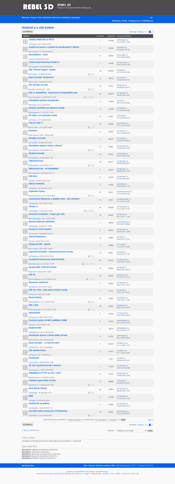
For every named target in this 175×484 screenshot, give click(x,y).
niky (34, 105)
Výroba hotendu (36, 153)
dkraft (121, 267)
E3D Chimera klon (37, 350)
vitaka (121, 252)
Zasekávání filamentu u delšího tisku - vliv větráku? (54, 198)
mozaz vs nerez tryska (40, 229)
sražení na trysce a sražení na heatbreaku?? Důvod (54, 47)
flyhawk (34, 393)
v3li (32, 59)
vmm (35, 272)
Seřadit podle (88, 419)
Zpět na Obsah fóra (31, 430)
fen (34, 89)
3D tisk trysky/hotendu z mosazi (45, 365)
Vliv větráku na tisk (38, 84)
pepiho (35, 158)
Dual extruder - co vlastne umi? (44, 342)
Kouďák (34, 226)
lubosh (122, 85)
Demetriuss (124, 222)
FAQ (125, 21)
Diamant (33, 130)
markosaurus (124, 191)
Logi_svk (34, 317)
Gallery (118, 21)
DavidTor (36, 302)
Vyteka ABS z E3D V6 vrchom (43, 267)
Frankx (33, 120)
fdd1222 (122, 275)
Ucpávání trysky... (37, 191)
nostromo (37, 196)
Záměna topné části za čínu (42, 380)
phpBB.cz (106, 474)
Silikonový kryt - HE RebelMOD (43, 168)
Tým (85, 465)
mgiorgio (122, 161)
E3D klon (33, 176)
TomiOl (34, 142)
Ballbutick (35, 332)
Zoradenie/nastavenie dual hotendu (46, 259)
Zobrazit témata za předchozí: (55, 419)
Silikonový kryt (36, 160)
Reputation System (53, 474)
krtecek (35, 150)
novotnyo (35, 370)
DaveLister (37, 309)
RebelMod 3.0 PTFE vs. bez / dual (45, 373)
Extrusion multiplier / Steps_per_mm (47, 214)
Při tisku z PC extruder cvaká (43, 115)
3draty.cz (33, 206)
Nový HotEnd (35, 297)
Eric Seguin (85, 474)
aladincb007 (124, 199)
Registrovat (135, 21)
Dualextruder (35, 327)
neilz (121, 237)
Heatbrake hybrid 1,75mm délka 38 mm (48, 335)
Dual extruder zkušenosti (41, 77)
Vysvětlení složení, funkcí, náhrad (45, 145)
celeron (36, 135)
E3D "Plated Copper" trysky (42, 69)
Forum (33, 17)
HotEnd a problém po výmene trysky (47, 107)
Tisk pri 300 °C (36, 123)
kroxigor (122, 40)
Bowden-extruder (37, 138)
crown (35, 82)
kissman (36, 377)
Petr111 (36, 385)
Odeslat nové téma (27, 31)
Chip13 (122, 350)
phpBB (78, 471)
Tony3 (33, 44)
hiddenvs (35, 256)
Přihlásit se (148, 21)
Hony (33, 294)
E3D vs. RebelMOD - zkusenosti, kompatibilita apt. (53, 92)
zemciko (122, 93)
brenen (34, 415)
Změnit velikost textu (151, 18)
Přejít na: (110, 430)
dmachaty (36, 218)
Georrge (122, 153)
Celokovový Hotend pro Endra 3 (44, 62)
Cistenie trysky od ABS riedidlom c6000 (48, 320)
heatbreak (34, 357)
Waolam (34, 203)
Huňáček (34, 67)
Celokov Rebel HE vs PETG (41, 39)
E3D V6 (32, 274)
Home (26, 17)
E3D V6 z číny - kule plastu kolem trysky (48, 289)
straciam (36, 264)
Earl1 (33, 181)
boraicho (34, 362)
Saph (35, 74)
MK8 (31, 396)
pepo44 (36, 112)
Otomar (122, 298)
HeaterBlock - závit (38, 54)
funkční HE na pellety (39, 403)
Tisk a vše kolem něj (46, 17)
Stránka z (142, 32)
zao (32, 241)
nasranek (123, 62)
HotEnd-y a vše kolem (71, 17)
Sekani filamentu (37, 236)
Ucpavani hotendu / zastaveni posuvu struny (51, 251)
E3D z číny (33, 305)
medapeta (37, 97)
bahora (34, 287)
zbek (121, 358)
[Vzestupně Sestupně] (117, 419)
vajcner (35, 51)
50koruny (123, 259)
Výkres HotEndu (36, 183)
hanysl (33, 355)
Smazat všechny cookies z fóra (102, 465)
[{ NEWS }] (39, 8)
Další (149, 420)
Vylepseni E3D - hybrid (39, 244)
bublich (122, 47)
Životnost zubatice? (38, 282)
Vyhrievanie (34, 312)
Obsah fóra (29, 465)
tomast (122, 108)
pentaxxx (122, 123)
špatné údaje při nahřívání (41, 221)
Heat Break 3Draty (38, 388)
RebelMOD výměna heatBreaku (44, 100)
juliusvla (122, 305)
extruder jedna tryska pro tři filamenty (48, 411)
